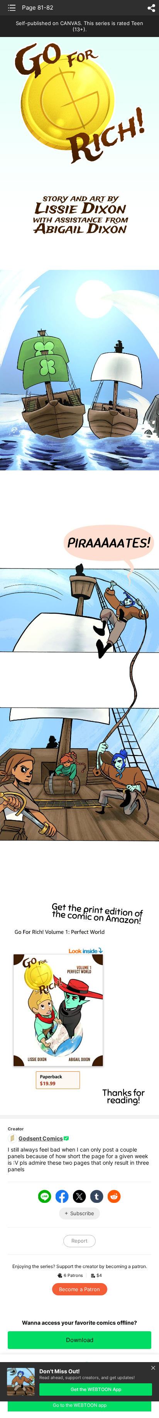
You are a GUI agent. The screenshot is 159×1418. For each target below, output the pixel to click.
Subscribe (82, 1213)
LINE (44, 1196)
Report (79, 1241)
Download (79, 1340)
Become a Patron (79, 1289)
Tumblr (96, 1196)
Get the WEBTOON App (96, 1389)
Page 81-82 (37, 7)
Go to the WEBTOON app (80, 1405)
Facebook (62, 1196)
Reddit (114, 1196)
